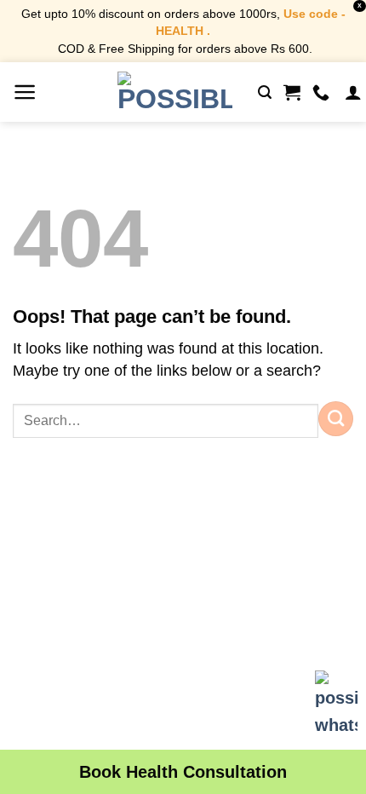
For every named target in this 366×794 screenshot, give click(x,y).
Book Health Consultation (183, 771)
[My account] (353, 92)
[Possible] (174, 92)
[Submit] (335, 418)
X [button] (359, 6)
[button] (25, 92)
